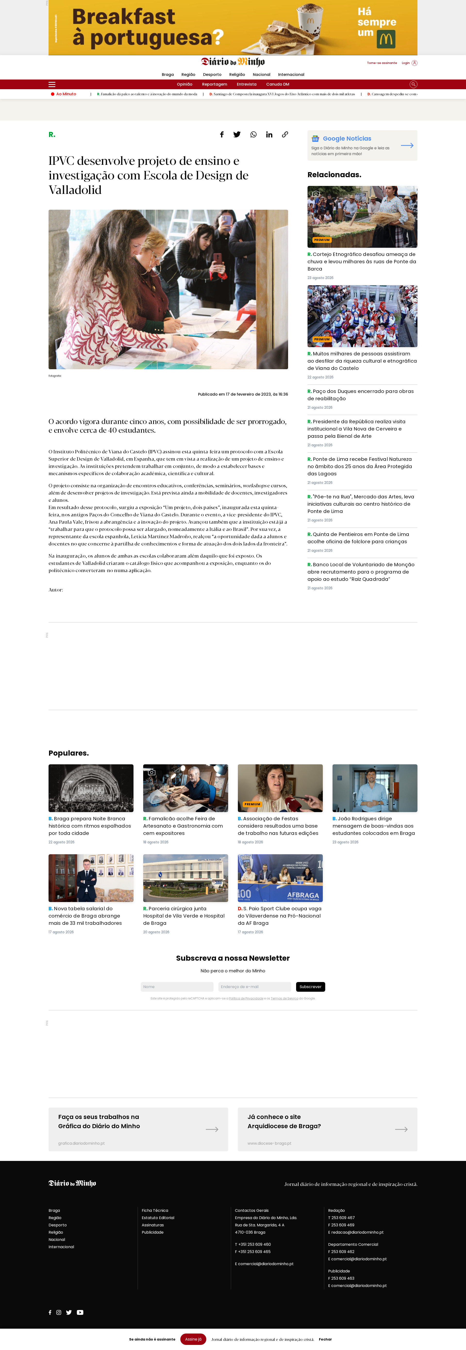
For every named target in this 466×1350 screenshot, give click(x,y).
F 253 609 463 (341, 1278)
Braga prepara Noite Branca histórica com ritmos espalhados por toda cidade (90, 770)
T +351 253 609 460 (253, 1244)
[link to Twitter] (69, 1312)
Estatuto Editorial (158, 1218)
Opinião (184, 84)
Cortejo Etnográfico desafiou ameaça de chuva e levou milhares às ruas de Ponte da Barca (362, 191)
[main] (233, 640)
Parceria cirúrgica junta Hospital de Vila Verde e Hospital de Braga (182, 860)
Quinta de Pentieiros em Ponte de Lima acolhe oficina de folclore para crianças (360, 536)
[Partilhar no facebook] (221, 134)
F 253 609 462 (341, 1251)
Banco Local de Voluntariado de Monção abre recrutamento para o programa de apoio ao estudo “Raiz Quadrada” (359, 569)
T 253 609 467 (341, 1218)
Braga (168, 74)
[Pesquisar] (413, 84)
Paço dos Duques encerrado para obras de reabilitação (350, 393)
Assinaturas (153, 1225)
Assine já (193, 1339)
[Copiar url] (285, 134)
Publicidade (153, 1232)
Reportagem (214, 84)
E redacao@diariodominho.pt (356, 1232)
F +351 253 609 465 (253, 1251)
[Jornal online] (74, 65)
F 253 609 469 (341, 1225)
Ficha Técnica (155, 1210)
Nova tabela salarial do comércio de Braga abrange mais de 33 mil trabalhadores (91, 860)
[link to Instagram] (58, 1312)
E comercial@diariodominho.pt (264, 1264)
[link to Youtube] (80, 1312)
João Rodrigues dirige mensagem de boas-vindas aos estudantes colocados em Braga (373, 773)
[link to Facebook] (50, 1312)
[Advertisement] (233, 666)
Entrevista (247, 84)
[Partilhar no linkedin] (269, 134)
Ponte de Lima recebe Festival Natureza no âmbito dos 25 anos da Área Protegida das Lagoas (361, 461)
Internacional (291, 74)
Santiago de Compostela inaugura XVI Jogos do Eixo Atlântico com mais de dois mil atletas (211, 93)
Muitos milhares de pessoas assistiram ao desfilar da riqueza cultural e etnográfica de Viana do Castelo (360, 291)
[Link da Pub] (233, 27)
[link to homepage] (233, 62)
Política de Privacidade (246, 998)
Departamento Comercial (353, 1244)
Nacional (261, 74)
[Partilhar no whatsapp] (253, 134)
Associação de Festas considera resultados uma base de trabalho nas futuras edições (275, 773)
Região (188, 74)
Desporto (212, 74)
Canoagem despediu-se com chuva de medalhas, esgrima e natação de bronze (359, 93)
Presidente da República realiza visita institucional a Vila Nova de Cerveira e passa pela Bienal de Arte (359, 423)
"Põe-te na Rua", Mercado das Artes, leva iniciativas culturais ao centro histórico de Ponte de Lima (358, 498)
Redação (336, 1210)
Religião (237, 74)
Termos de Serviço (284, 998)
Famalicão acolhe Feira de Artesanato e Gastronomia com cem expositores (182, 770)
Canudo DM (277, 84)
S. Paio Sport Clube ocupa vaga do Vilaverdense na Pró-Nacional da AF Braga (279, 860)
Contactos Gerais (252, 1210)
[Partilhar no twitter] (237, 134)
